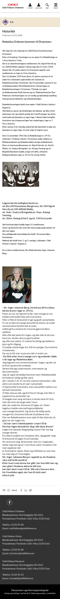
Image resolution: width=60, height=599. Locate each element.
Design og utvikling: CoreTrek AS (16, 593)
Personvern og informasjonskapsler (30, 590)
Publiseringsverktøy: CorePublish (43, 593)
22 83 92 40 (17, 524)
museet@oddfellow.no (21, 578)
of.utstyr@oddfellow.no (22, 553)
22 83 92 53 (17, 574)
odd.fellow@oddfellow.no (23, 528)
